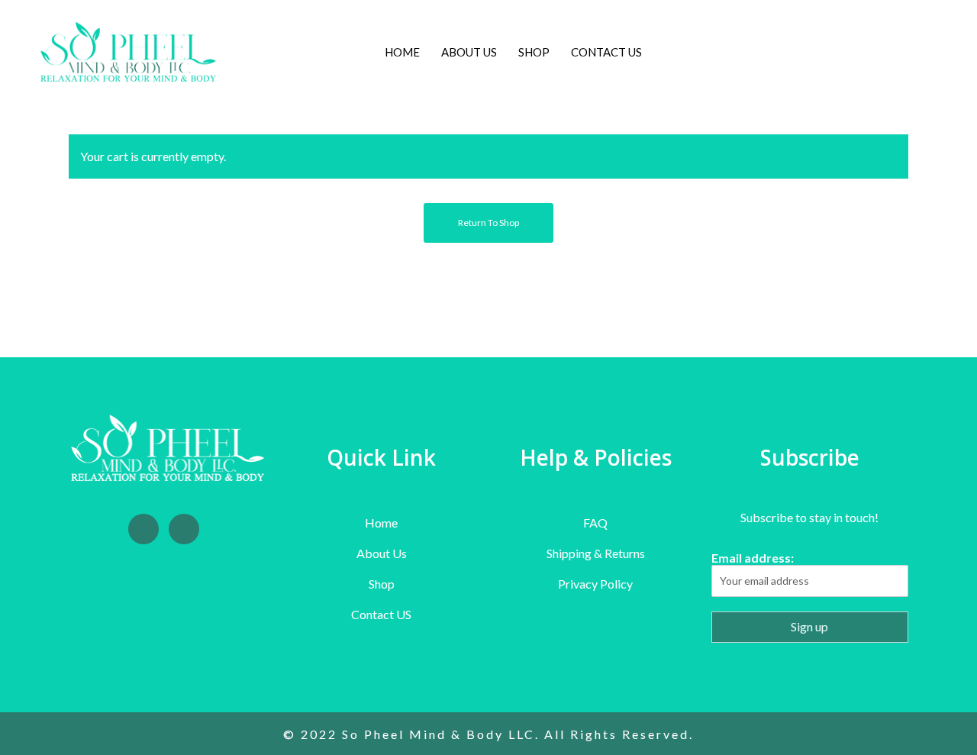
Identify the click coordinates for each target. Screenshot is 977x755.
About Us (381, 553)
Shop (382, 583)
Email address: (752, 557)
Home (381, 522)
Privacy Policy (595, 583)
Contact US (381, 614)
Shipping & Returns (596, 553)
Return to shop (488, 222)
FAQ (595, 522)
